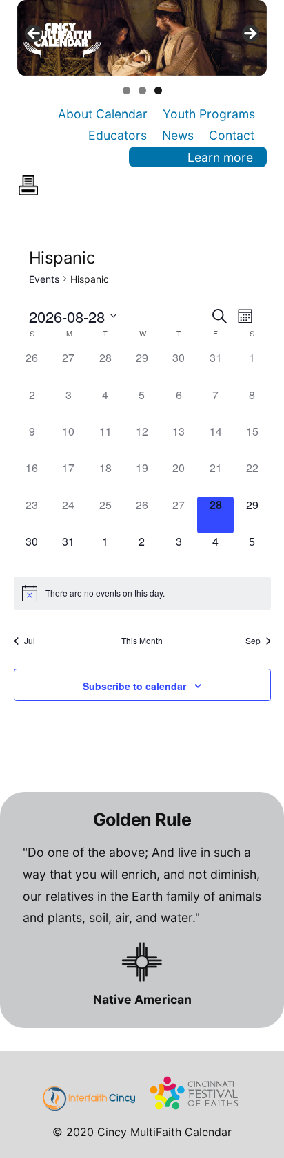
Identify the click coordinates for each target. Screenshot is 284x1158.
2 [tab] (142, 90)
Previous (34, 34)
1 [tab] (126, 90)
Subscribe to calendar (134, 686)
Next (249, 34)
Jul (29, 640)
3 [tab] (158, 90)
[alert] (142, 593)
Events (44, 279)
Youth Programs (209, 114)
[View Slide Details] (142, 38)
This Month (142, 640)
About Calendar (103, 114)
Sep (253, 640)
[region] (142, 38)
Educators (117, 135)
